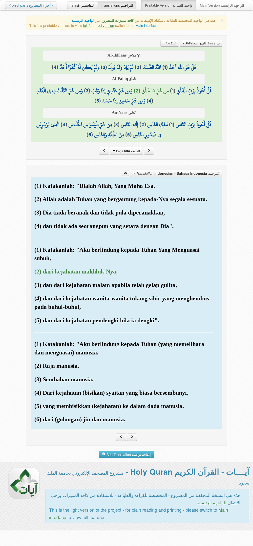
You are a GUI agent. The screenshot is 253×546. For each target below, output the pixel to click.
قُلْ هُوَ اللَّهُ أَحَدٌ (182, 67)
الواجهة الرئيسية (83, 20)
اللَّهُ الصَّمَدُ (152, 67)
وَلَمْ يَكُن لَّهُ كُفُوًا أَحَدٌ (80, 67)
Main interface (147, 25)
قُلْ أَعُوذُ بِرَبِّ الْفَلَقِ (194, 90)
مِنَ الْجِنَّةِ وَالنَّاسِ (109, 134)
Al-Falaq (202, 43)
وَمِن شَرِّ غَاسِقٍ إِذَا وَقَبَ (111, 90)
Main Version (222, 5)
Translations (117, 5)
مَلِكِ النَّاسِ (157, 124)
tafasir (82, 5)
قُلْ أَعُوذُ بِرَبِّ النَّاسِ (193, 124)
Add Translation (128, 454)
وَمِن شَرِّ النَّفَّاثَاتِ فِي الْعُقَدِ (59, 90)
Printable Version (168, 5)
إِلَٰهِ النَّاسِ (129, 124)
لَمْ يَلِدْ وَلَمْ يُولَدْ (120, 67)
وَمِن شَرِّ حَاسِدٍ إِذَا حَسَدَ (123, 100)
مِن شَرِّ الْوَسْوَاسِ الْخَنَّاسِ (90, 124)
